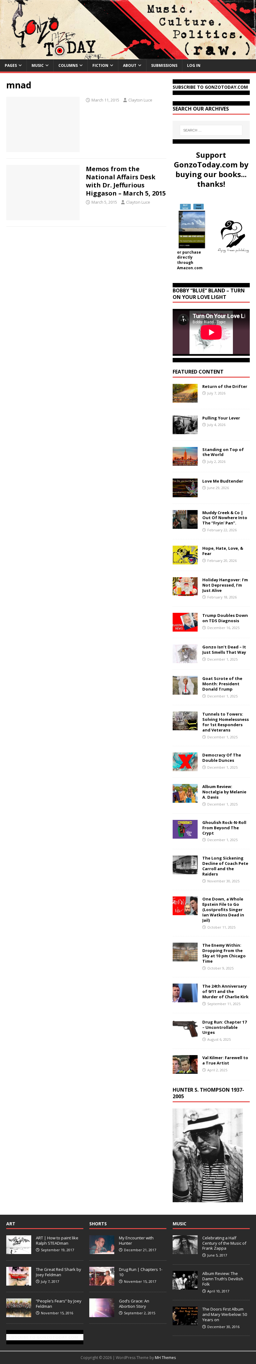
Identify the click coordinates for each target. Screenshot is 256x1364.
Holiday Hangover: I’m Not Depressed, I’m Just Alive (225, 585)
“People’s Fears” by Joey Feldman (58, 1303)
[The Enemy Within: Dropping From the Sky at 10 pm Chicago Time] (185, 958)
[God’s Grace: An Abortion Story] (101, 1314)
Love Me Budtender (223, 481)
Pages (11, 65)
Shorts (98, 1224)
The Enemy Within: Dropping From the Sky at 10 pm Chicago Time (224, 953)
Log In (193, 65)
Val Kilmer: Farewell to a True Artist (225, 1060)
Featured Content (198, 371)
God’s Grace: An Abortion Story (134, 1303)
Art (10, 1224)
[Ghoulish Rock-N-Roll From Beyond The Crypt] (185, 835)
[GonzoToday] (128, 55)
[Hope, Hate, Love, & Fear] (185, 560)
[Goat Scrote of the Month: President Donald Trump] (185, 691)
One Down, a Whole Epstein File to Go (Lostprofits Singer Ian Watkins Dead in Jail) (223, 909)
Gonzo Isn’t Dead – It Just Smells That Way (224, 649)
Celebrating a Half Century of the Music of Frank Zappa (224, 1243)
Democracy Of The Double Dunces (221, 757)
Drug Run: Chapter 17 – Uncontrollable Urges (224, 1027)
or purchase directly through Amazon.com (190, 260)
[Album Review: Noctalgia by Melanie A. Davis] (185, 799)
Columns (68, 65)
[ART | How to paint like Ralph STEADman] (18, 1250)
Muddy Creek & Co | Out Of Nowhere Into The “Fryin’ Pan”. (224, 518)
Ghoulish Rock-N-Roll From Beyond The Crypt (224, 828)
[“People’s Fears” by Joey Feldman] (18, 1314)
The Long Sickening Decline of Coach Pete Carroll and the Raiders (225, 866)
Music (38, 65)
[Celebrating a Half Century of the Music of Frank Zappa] (185, 1250)
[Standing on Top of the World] (185, 462)
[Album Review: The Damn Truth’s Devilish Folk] (185, 1286)
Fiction (100, 65)
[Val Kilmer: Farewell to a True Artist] (185, 1070)
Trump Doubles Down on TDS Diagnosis (225, 618)
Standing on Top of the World (223, 452)
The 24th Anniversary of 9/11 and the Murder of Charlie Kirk (225, 991)
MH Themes (165, 1357)
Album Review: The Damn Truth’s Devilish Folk (222, 1279)
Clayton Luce (140, 100)
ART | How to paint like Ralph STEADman (57, 1240)
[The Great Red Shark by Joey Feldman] (18, 1282)
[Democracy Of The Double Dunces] (185, 768)
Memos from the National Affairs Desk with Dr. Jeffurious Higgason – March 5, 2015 (126, 181)
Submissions (164, 65)
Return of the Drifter (224, 386)
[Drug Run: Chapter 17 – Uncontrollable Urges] (185, 1034)
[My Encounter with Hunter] (101, 1250)
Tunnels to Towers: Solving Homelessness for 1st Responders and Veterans (225, 722)
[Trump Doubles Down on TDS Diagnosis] (185, 628)
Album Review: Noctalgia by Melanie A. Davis (224, 792)
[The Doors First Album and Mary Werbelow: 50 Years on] (185, 1322)
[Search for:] (211, 130)
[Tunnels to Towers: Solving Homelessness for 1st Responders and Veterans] (185, 727)
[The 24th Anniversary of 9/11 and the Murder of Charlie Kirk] (185, 999)
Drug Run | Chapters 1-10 (140, 1272)
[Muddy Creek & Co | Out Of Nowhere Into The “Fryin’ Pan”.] (185, 525)
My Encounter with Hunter (136, 1240)
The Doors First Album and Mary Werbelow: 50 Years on (224, 1314)
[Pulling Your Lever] (185, 430)
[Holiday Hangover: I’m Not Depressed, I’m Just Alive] (185, 592)
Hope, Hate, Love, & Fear (222, 550)
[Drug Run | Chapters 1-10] (101, 1282)
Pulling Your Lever (221, 418)
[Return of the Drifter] (185, 399)
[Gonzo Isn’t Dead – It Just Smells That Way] (185, 659)
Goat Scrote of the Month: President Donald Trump (222, 684)
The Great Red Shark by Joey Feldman (58, 1272)
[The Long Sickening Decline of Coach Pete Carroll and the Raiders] (185, 871)
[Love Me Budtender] (185, 493)
